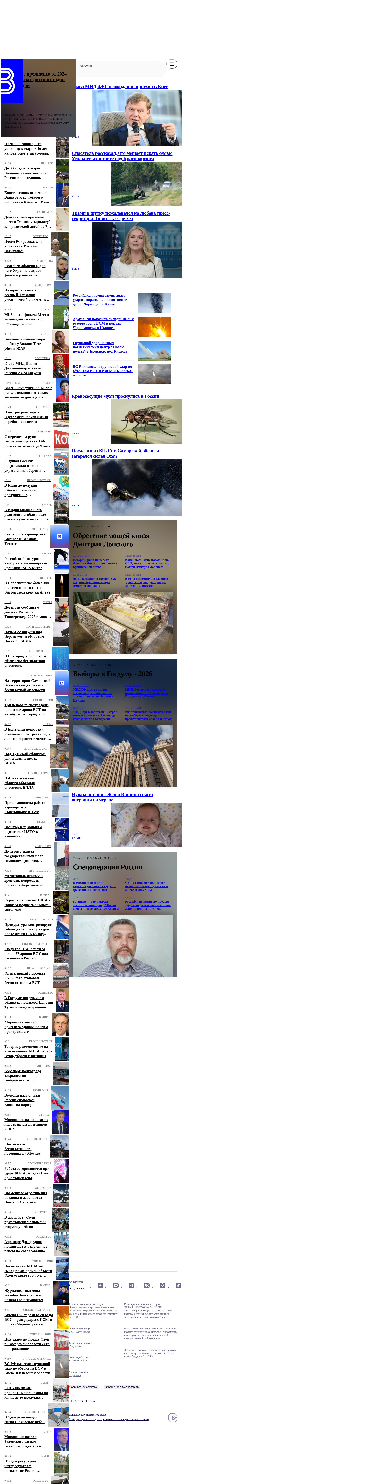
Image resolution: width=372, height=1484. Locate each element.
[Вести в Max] (116, 1285)
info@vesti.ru (75, 1346)
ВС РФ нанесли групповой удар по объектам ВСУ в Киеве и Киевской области (103, 370)
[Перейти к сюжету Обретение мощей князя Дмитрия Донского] (123, 623)
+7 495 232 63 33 (77, 1360)
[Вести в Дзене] (100, 1285)
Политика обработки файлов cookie (87, 1414)
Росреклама (74, 1375)
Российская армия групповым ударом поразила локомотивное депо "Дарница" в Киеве (100, 299)
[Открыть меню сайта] (171, 64)
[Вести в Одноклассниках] (162, 1285)
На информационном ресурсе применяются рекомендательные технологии (108, 1419)
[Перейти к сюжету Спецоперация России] (123, 946)
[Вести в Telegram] (131, 1285)
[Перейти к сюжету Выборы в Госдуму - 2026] (123, 756)
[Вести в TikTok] (178, 1285)
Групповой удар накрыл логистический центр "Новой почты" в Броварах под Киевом (100, 347)
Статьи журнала (83, 1401)
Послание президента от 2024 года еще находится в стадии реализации (36, 79)
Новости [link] (84, 66)
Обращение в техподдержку (122, 1386)
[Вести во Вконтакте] (147, 1285)
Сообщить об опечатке (83, 1386)
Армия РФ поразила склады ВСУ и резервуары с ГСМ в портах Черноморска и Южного (103, 323)
